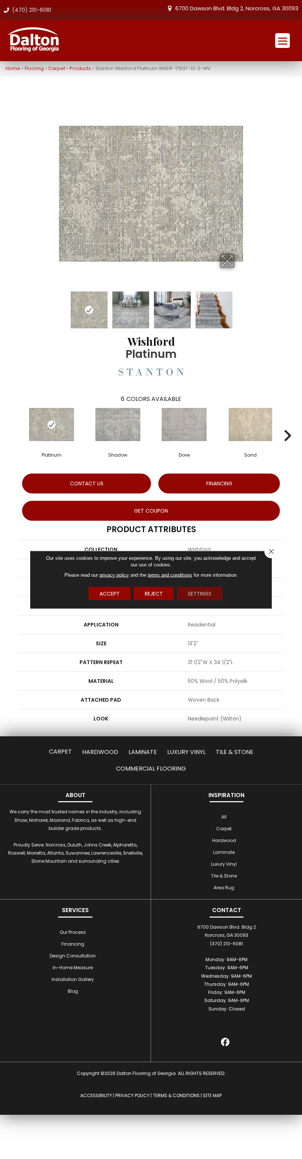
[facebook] (225, 1043)
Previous (62, 306)
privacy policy (114, 574)
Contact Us (86, 483)
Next (239, 306)
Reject (154, 593)
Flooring (34, 68)
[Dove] (184, 424)
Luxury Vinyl (186, 752)
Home (13, 68)
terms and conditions (170, 574)
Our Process (73, 932)
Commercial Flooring (151, 768)
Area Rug (224, 887)
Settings (199, 593)
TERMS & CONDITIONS (176, 1095)
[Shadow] (118, 424)
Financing (73, 944)
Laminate (143, 752)
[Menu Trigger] (282, 40)
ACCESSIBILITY (96, 1095)
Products (80, 68)
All (223, 817)
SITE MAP (212, 1095)
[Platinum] (51, 424)
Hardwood (100, 752)
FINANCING (219, 483)
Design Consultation (73, 956)
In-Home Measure (73, 967)
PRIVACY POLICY (132, 1095)
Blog (73, 991)
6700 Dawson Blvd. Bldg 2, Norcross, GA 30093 (236, 8)
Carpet (56, 68)
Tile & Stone (234, 752)
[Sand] (250, 424)
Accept (109, 593)
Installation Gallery (73, 979)
